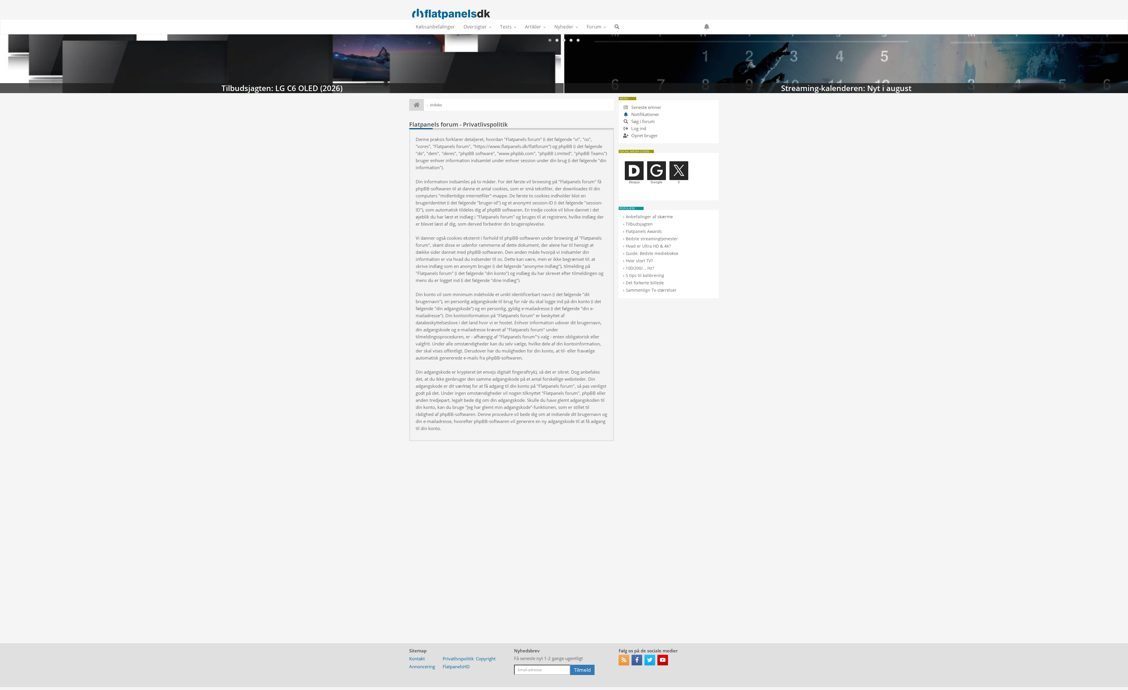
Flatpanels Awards (644, 231)
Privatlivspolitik (458, 659)
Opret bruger (644, 135)
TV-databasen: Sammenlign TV (846, 63)
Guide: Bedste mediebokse (652, 253)
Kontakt (417, 659)
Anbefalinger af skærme (649, 216)
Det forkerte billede (645, 283)
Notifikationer (645, 114)
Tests (506, 26)
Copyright (486, 659)
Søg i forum (642, 121)
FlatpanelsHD (456, 666)
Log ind (638, 128)
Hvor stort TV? (639, 260)
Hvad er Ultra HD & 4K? (648, 246)
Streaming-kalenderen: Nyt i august (282, 63)
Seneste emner (645, 107)
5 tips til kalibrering (645, 275)
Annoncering (422, 666)
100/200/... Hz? (640, 268)
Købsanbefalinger (435, 26)
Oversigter (475, 26)
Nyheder (563, 26)
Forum (594, 26)
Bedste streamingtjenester (652, 238)
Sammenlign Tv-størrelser (651, 290)
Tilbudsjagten (639, 224)
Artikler (533, 26)
